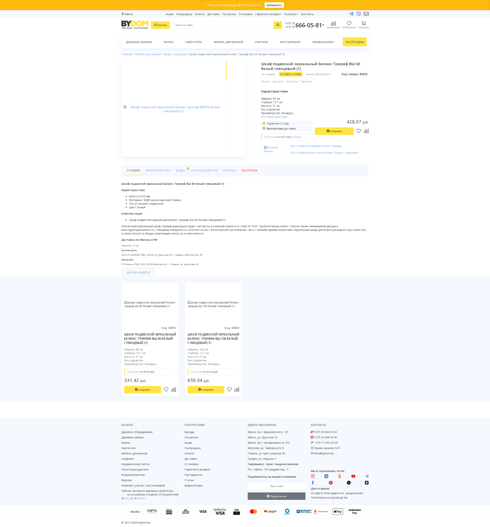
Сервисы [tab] (229, 170)
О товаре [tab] (133, 170)
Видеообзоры (194, 485)
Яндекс (141, 498)
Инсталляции (290, 42)
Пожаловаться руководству (329, 497)
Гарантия (306, 81)
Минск (129, 14)
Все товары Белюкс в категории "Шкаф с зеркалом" (325, 152)
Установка (245, 14)
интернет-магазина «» (153, 491)
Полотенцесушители (134, 469)
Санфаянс (127, 459)
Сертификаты (193, 475)
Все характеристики (274, 116)
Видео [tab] (182, 169)
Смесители (193, 42)
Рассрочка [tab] (249, 170)
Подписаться (278, 496)
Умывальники (323, 42)
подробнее (253, 5)
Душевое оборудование (137, 432)
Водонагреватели (133, 475)
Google (129, 498)
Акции (169, 14)
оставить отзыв (290, 74)
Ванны (168, 42)
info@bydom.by (324, 453)
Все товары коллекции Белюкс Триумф (316, 146)
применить (274, 5)
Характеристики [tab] (158, 170)
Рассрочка (229, 14)
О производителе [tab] (204, 170)
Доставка (213, 14)
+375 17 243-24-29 (326, 442)
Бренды (189, 432)
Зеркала (126, 480)
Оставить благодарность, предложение (337, 493)
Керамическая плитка (135, 464)
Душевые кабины (139, 42)
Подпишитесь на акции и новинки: (272, 476)
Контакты (307, 14)
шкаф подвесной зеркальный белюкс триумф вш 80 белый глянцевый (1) (150, 338)
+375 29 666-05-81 (325, 432)
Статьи (189, 480)
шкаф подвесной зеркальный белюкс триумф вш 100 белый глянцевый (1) (213, 338)
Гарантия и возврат (268, 14)
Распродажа (184, 14)
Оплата (200, 14)
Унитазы (261, 42)
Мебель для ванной (228, 42)
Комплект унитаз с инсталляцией (143, 485)
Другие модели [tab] (138, 272)
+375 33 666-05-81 (326, 437)
